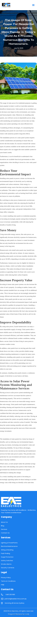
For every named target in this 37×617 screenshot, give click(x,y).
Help (2, 585)
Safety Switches (7, 560)
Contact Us (5, 533)
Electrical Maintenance (9, 546)
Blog (2, 526)
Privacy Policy (6, 577)
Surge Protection (7, 557)
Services (4, 529)
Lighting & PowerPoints (9, 543)
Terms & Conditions (8, 581)
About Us (4, 522)
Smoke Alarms (6, 564)
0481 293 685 (10, 594)
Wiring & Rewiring (7, 550)
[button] (33, 5)
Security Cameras (7, 568)
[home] (10, 5)
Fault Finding (5, 553)
